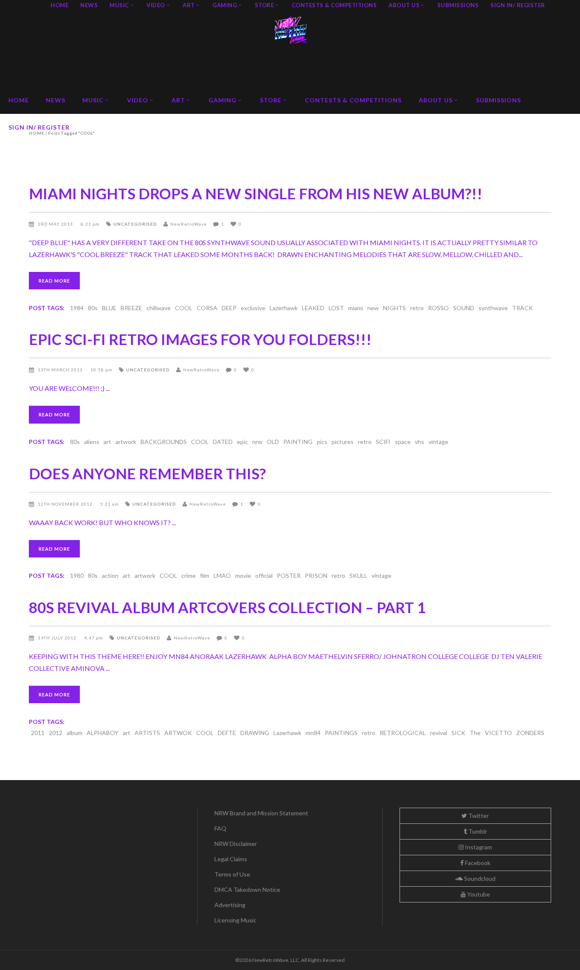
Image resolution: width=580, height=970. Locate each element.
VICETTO (498, 732)
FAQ (220, 828)
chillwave (158, 307)
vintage (438, 441)
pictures (343, 441)
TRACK (522, 307)
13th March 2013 (61, 369)
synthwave (493, 307)
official (264, 575)
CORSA (207, 307)
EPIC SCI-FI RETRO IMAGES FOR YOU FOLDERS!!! (200, 339)
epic (242, 441)
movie (243, 575)
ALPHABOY (102, 732)
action (110, 575)
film (204, 575)
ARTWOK (178, 732)
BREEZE (131, 307)
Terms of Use (232, 874)
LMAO (222, 575)
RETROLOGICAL (403, 732)
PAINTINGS (341, 732)
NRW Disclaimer (235, 843)
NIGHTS (394, 307)
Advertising (229, 904)
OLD (273, 441)
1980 (77, 575)
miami (355, 307)
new (373, 307)
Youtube (478, 894)
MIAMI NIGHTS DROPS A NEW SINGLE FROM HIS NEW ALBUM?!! (255, 193)
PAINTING (298, 441)
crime (188, 575)
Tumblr (477, 831)
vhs (419, 441)
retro (417, 307)
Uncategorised (135, 223)
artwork (125, 441)
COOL (183, 307)
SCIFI (383, 441)
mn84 (313, 732)
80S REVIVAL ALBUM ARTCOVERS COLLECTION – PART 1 (227, 607)
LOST (336, 307)
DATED (223, 441)
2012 (55, 732)
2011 (38, 732)
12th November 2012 (66, 503)
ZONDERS (530, 732)
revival (438, 732)
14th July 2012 (58, 637)
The (475, 732)
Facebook (477, 862)
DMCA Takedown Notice (247, 889)
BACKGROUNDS (164, 441)
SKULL (358, 575)
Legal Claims (230, 859)
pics (322, 441)
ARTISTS (147, 732)
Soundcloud (479, 878)
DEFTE (227, 732)
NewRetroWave (188, 223)
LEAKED (313, 307)
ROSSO (438, 307)
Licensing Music (235, 920)
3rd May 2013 (56, 223)
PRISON (316, 575)
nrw (257, 441)
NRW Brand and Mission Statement (261, 813)
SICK (458, 732)
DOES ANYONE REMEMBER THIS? (147, 473)
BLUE (109, 307)
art (107, 441)
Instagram (478, 847)
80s (93, 307)
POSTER (289, 575)
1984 (77, 307)
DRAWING (254, 732)
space (403, 441)
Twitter (478, 815)
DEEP (229, 307)
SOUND (463, 307)
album (74, 732)
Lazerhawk (284, 307)
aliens (91, 441)
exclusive (253, 307)
